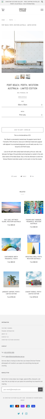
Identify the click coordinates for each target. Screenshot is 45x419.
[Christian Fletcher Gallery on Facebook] (22, 414)
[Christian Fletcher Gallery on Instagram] (26, 414)
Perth (11, 20)
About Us (4, 334)
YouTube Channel (7, 328)
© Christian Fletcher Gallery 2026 (14, 398)
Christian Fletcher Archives (11, 340)
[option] (22, 52)
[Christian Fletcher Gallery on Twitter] (19, 414)
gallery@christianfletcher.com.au (14, 356)
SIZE (22, 101)
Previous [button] (5, 51)
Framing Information (8, 331)
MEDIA (22, 111)
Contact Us (5, 337)
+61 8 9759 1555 (9, 352)
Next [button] (39, 51)
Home (3, 20)
